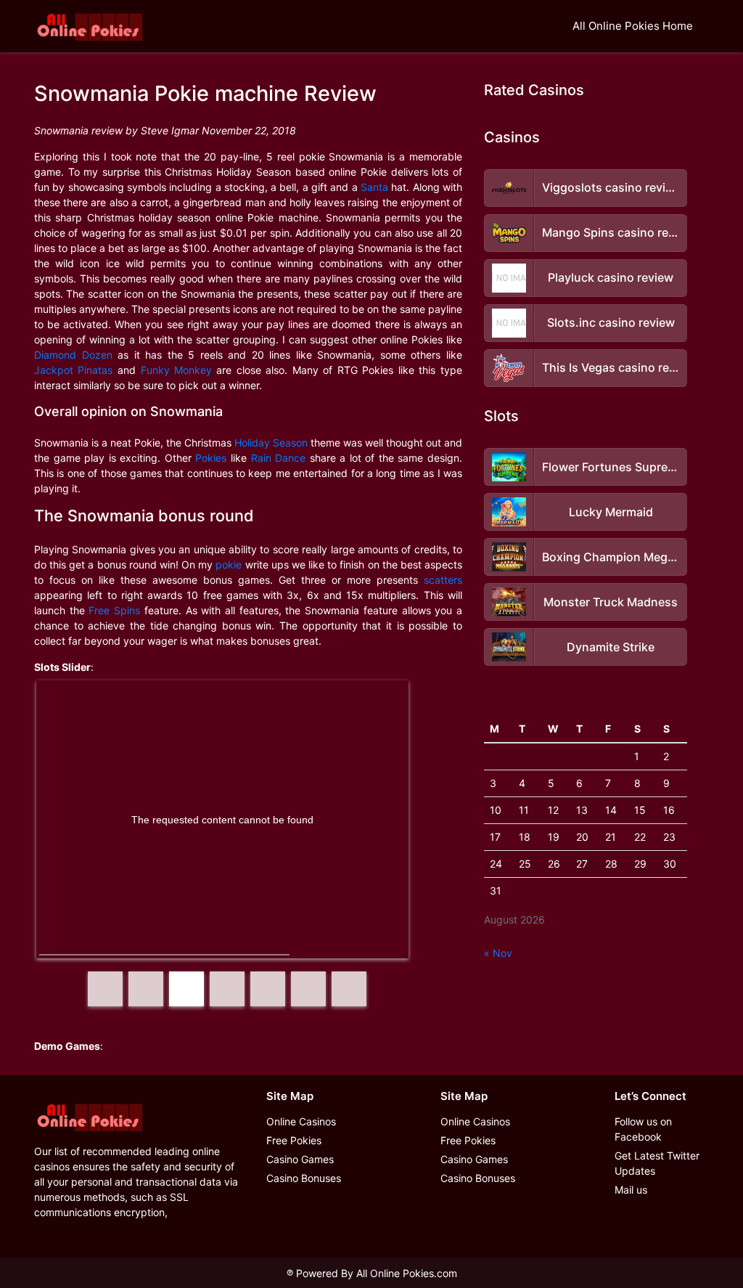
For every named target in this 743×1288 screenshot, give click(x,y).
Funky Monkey (177, 370)
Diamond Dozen (73, 355)
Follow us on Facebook (643, 1129)
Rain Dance (278, 458)
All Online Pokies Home (632, 26)
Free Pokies (293, 1140)
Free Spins (114, 610)
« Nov (498, 953)
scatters (443, 580)
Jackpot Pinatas (73, 370)
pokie (228, 564)
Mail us (631, 1189)
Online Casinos (301, 1121)
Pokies (210, 458)
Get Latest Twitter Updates (657, 1163)
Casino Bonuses (303, 1178)
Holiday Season (271, 442)
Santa (374, 187)
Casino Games (300, 1159)
